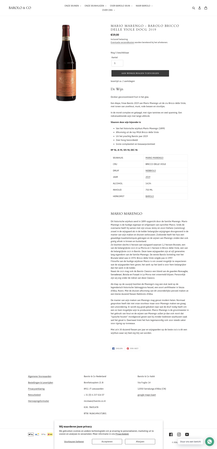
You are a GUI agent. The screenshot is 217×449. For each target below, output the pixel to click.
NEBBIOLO (151, 170)
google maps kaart (147, 395)
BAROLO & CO (183, 442)
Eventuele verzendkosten (122, 42)
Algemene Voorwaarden (39, 376)
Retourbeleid (34, 395)
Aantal (114, 57)
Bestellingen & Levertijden (40, 382)
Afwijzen (140, 441)
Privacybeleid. (122, 434)
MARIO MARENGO (154, 157)
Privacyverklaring (36, 388)
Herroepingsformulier (38, 401)
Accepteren (107, 441)
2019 (148, 177)
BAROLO (150, 196)
